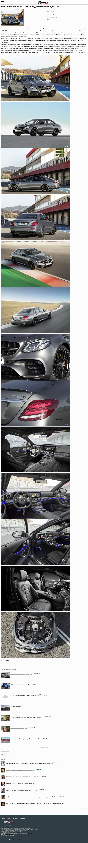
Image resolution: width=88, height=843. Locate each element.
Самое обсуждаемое (8, 670)
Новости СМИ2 (5, 661)
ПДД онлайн (15, 818)
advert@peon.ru (31, 833)
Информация (22, 818)
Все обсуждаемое (44, 747)
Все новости (84, 808)
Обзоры (51, 14)
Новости (3, 818)
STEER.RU (11, 824)
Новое (3, 759)
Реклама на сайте (9, 834)
